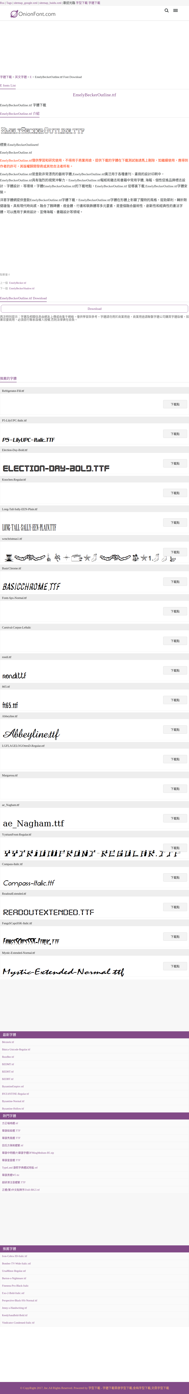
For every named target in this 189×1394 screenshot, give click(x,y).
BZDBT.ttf (7, 1079)
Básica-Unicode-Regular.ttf (16, 1049)
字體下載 (94, 2)
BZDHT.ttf (8, 1071)
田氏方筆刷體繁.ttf (12, 1145)
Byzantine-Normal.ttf (13, 1101)
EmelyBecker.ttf (17, 283)
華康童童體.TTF (11, 1160)
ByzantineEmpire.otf (13, 1086)
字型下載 (82, 2)
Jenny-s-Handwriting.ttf (14, 1308)
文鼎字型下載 (160, 1388)
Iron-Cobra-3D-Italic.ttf (14, 1256)
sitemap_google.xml (25, 2)
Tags (9, 2)
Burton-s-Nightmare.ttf (14, 1278)
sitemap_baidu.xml (50, 2)
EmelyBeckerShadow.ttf (22, 288)
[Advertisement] (94, 48)
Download (95, 309)
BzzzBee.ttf (8, 1057)
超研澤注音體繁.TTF (14, 1182)
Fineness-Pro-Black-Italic (15, 1285)
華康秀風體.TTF (11, 1138)
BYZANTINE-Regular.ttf (15, 1093)
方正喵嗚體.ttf (10, 1123)
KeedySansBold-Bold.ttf (15, 1315)
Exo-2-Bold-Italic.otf (13, 1293)
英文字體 (21, 77)
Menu (174, 7)
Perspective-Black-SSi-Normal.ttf (19, 1300)
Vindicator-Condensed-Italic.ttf (18, 1322)
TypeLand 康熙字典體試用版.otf (20, 1167)
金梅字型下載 (142, 1388)
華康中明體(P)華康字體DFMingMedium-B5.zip (28, 1152)
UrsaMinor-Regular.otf (14, 1271)
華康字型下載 (123, 1388)
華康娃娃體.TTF (11, 1130)
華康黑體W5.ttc (10, 1175)
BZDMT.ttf (8, 1064)
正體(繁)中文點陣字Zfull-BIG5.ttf (21, 1189)
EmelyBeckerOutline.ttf (94, 94)
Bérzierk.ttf (8, 1042)
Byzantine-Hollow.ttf (13, 1108)
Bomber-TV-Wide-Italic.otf (16, 1263)
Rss (2, 2)
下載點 (175, 404)
